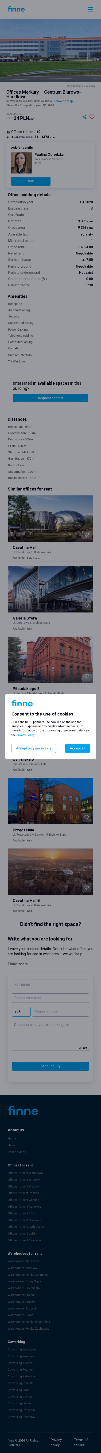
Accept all (77, 748)
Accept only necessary (33, 748)
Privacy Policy (25, 735)
